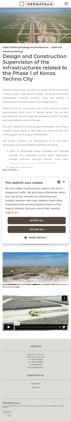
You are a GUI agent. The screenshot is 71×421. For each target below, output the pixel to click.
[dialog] (35, 210)
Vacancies (35, 387)
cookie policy (7, 413)
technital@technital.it (35, 367)
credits (9, 416)
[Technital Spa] (36, 3)
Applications (35, 383)
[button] (35, 237)
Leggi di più (12, 212)
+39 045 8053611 (37, 359)
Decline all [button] (36, 229)
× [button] (63, 182)
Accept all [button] (36, 220)
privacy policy (7, 411)
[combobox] (59, 182)
